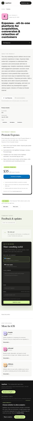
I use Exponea (7, 98)
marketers (5, 122)
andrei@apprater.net (17, 191)
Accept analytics (19, 417)
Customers (19, 122)
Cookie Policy (20, 413)
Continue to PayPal (16, 176)
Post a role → (16, 206)
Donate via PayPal (8, 391)
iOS (2, 112)
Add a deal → (6, 206)
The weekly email (7, 396)
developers (12, 122)
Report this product (6, 314)
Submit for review (16, 302)
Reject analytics (8, 417)
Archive (3, 9)
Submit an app (25, 3)
